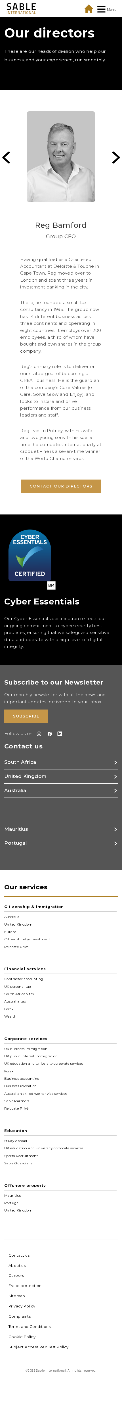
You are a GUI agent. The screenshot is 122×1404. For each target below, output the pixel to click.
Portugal (12, 1203)
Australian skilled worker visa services (35, 1093)
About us (17, 1265)
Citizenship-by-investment (27, 939)
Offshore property (25, 1185)
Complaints (20, 1316)
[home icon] (89, 9)
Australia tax (15, 1001)
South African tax (19, 994)
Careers (16, 1275)
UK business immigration (25, 1049)
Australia (12, 917)
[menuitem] (61, 161)
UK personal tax (17, 986)
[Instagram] (37, 734)
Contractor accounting (23, 979)
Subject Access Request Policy (39, 1347)
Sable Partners (17, 1101)
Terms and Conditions (30, 1326)
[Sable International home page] (21, 8)
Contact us (19, 1255)
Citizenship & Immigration (34, 906)
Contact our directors (61, 486)
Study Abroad (15, 1141)
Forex (8, 1009)
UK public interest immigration (31, 1056)
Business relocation (20, 1086)
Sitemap (17, 1296)
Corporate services (26, 1038)
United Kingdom (18, 924)
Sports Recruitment (21, 1156)
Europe (10, 932)
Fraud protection (25, 1285)
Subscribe (26, 716)
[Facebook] (48, 734)
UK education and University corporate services (43, 1064)
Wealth (10, 1016)
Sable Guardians (18, 1163)
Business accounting (22, 1079)
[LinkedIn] (58, 733)
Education (15, 1130)
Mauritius (12, 1195)
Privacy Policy (22, 1306)
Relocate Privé (16, 947)
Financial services (25, 968)
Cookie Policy (22, 1336)
